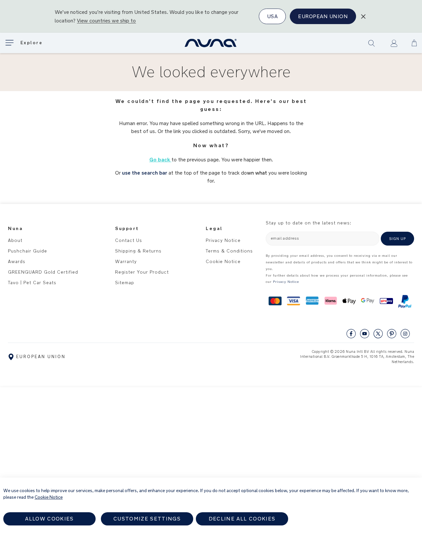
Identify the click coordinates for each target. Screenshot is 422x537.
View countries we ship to (106, 20)
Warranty (126, 261)
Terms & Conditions (229, 251)
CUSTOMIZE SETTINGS (147, 519)
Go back (160, 159)
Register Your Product (142, 272)
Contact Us (128, 240)
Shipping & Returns (138, 251)
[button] (414, 43)
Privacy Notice (223, 240)
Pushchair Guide (27, 251)
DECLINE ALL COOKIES (242, 519)
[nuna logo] (211, 43)
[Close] (363, 16)
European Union (323, 16)
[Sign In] (393, 43)
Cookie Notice (223, 261)
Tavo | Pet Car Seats (32, 282)
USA (272, 16)
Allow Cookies (49, 519)
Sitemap (124, 282)
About (15, 240)
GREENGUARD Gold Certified (43, 272)
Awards (16, 261)
